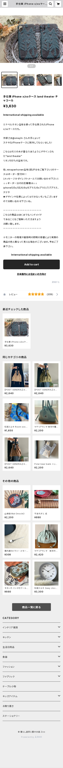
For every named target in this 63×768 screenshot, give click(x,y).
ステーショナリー (11, 716)
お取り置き (8, 706)
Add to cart (31, 264)
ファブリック (9, 676)
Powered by (28, 737)
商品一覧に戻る (31, 607)
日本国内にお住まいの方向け (31, 274)
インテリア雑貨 (10, 627)
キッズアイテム (10, 696)
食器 (5, 657)
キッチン (7, 637)
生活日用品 (9, 647)
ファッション (9, 666)
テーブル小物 (9, 686)
